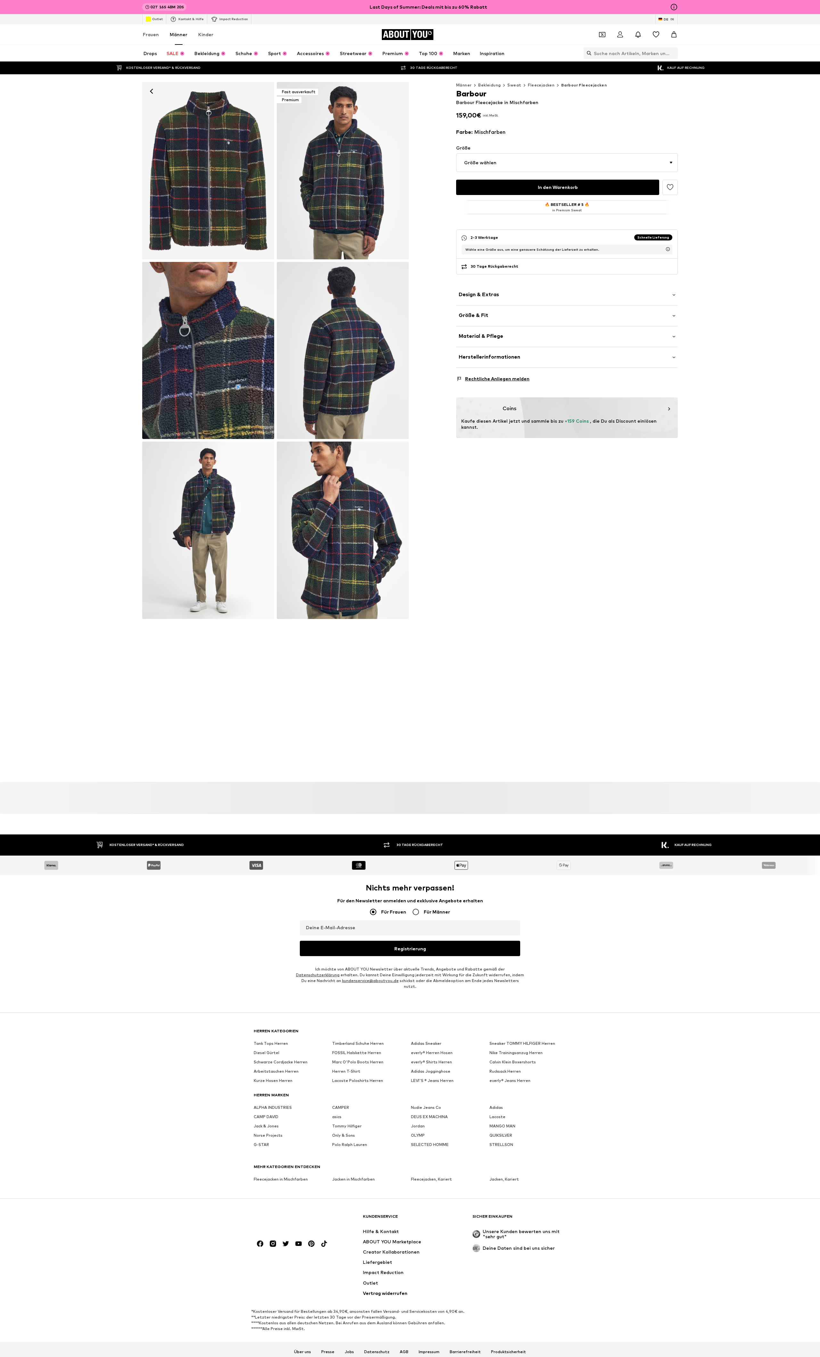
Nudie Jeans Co (426, 1107)
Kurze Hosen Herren (273, 1080)
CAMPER (340, 1107)
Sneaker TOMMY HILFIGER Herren (522, 1043)
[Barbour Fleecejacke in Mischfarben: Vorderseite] (208, 170)
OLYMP (418, 1135)
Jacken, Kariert (504, 1179)
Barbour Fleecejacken (584, 85)
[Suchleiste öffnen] (587, 53)
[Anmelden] (620, 34)
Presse (327, 1351)
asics (336, 1116)
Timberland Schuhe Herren (358, 1043)
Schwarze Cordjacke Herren (281, 1062)
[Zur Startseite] (288, 1219)
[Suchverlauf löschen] (673, 53)
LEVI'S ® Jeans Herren (432, 1080)
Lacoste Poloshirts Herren (357, 1080)
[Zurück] (151, 91)
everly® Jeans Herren (509, 1080)
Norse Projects (268, 1135)
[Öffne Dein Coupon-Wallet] (602, 34)
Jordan (418, 1126)
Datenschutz (377, 1351)
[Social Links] (260, 1243)
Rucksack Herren (505, 1071)
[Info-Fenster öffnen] (674, 7)
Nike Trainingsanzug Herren (516, 1052)
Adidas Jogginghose (430, 1071)
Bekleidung (489, 85)
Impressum (429, 1351)
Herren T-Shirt (346, 1071)
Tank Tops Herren (271, 1043)
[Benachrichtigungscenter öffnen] (638, 34)
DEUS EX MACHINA (429, 1116)
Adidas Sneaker (426, 1043)
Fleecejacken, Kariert (431, 1179)
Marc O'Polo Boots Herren (357, 1062)
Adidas (496, 1107)
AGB (404, 1351)
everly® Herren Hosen (432, 1052)
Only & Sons (343, 1135)
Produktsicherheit (508, 1351)
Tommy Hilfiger (347, 1126)
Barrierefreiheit (465, 1351)
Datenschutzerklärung (318, 974)
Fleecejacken (541, 85)
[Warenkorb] (674, 34)
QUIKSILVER (500, 1135)
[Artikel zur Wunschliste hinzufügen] (670, 187)
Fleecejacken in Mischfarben (281, 1179)
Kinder (205, 34)
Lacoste (497, 1116)
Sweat (514, 85)
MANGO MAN (502, 1126)
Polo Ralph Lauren (349, 1144)
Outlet (157, 19)
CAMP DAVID (266, 1116)
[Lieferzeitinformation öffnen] (668, 249)
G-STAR (261, 1144)
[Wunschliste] (656, 34)
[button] (567, 162)
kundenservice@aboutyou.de (370, 980)
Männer (178, 34)
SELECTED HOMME (430, 1144)
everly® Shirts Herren (431, 1062)
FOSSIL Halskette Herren (356, 1052)
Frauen (151, 34)
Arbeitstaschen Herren (276, 1071)
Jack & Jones (266, 1126)
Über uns (302, 1351)
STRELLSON (501, 1144)
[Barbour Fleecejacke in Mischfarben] (208, 350)
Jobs (349, 1351)
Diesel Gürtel (266, 1052)
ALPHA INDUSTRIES (273, 1107)
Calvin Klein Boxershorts (512, 1062)
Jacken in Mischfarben (353, 1179)
